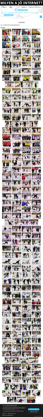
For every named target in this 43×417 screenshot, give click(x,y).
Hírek (5, 12)
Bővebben (16, 409)
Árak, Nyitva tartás (11, 12)
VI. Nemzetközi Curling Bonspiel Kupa (11, 25)
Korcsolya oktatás (19, 12)
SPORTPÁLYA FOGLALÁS (9, 15)
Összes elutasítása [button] (33, 411)
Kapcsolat (36, 12)
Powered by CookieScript (38, 416)
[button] (15, 415)
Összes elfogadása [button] (33, 409)
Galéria (32, 12)
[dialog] (21, 410)
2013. (2, 25)
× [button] (41, 405)
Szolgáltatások (27, 12)
